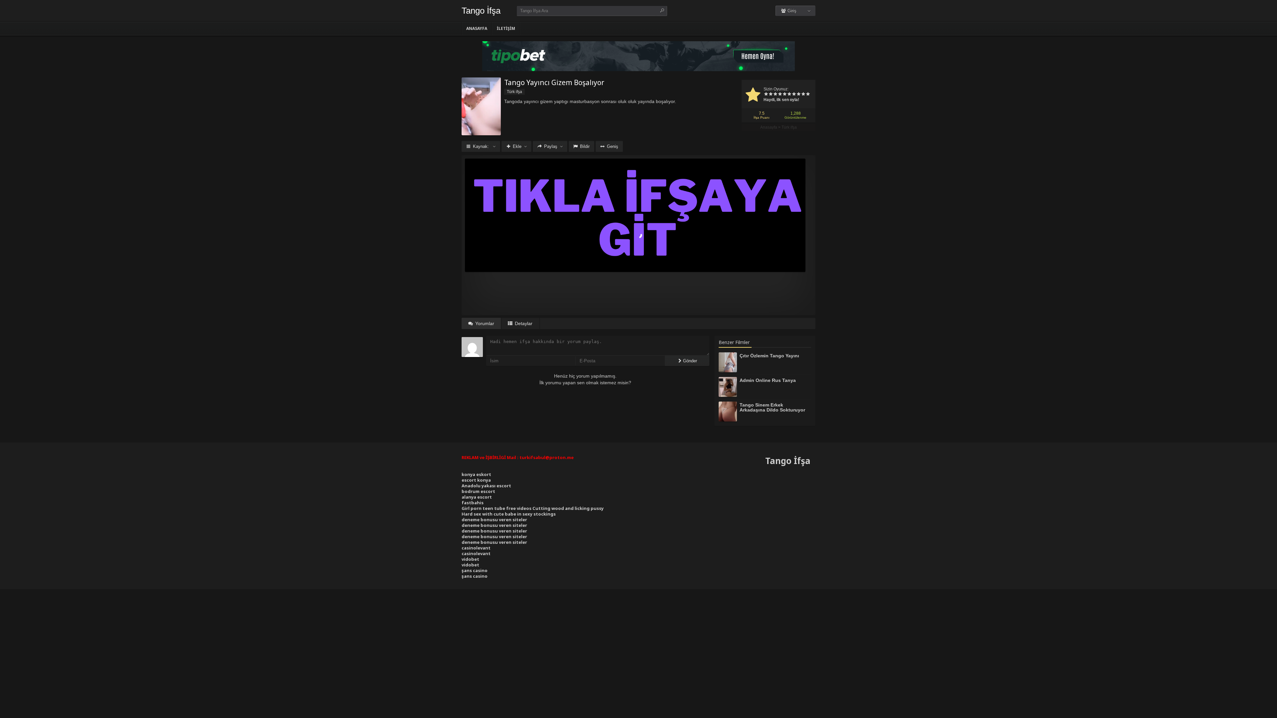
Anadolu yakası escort (486, 486)
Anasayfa (476, 28)
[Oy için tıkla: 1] (766, 94)
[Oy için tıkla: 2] (770, 94)
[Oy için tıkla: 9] (803, 94)
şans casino (475, 570)
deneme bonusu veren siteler (494, 520)
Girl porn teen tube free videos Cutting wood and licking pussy (533, 508)
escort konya (476, 480)
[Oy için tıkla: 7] (793, 94)
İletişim (506, 28)
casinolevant (476, 548)
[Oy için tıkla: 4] (780, 94)
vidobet (470, 559)
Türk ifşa (789, 127)
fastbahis (473, 503)
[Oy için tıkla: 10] (807, 94)
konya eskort (476, 474)
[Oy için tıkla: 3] (775, 94)
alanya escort (477, 497)
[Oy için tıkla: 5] (784, 94)
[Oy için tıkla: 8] (798, 94)
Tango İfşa (481, 11)
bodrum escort (478, 491)
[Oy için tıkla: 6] (789, 94)
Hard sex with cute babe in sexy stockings (509, 514)
